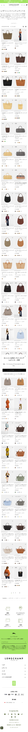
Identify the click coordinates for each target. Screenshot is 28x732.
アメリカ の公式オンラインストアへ (14, 370)
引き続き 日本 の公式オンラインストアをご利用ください (14, 375)
